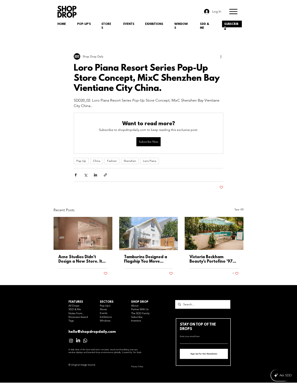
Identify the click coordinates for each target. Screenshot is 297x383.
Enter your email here (190, 336)
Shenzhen (130, 161)
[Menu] (233, 11)
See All (239, 209)
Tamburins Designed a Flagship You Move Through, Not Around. (145, 259)
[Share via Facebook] (76, 175)
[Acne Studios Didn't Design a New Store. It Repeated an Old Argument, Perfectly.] (83, 233)
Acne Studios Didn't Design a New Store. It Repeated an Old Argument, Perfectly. (80, 259)
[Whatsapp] (85, 340)
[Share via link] (105, 175)
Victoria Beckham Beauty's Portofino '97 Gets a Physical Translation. (211, 259)
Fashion (112, 161)
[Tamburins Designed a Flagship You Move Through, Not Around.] (148, 233)
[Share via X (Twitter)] (85, 175)
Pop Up (81, 161)
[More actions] (220, 56)
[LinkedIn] (78, 340)
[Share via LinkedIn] (95, 175)
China (96, 161)
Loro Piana (149, 161)
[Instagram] (71, 340)
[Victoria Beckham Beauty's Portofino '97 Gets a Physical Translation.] (214, 233)
